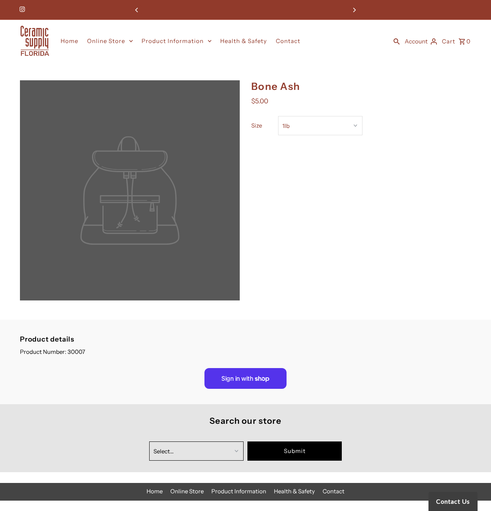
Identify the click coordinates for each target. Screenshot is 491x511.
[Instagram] (21, 10)
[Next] (354, 10)
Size (256, 125)
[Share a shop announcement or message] (245, 10)
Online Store (106, 41)
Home (69, 41)
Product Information (173, 41)
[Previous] (137, 10)
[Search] (397, 41)
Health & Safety (243, 41)
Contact (288, 41)
